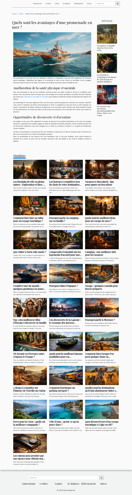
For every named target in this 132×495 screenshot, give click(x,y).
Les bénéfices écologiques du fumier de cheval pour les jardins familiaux (107, 78)
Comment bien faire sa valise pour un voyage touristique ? (28, 219)
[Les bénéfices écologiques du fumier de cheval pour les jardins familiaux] (107, 63)
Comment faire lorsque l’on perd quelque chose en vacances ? (99, 356)
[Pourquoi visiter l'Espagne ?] (66, 273)
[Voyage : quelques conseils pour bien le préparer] (102, 273)
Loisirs (57, 3)
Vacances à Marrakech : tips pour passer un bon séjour (99, 183)
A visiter (48, 3)
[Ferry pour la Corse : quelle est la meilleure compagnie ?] (30, 409)
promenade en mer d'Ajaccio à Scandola (36, 97)
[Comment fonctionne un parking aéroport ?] (66, 375)
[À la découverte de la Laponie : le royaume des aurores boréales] (66, 307)
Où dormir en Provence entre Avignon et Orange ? (28, 355)
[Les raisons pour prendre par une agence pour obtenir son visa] (30, 443)
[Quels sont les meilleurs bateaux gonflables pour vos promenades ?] (66, 341)
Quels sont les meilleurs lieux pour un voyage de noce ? (100, 219)
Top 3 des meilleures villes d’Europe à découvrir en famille (29, 321)
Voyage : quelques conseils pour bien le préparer (101, 287)
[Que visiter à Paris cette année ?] (30, 239)
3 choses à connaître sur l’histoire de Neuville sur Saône (29, 389)
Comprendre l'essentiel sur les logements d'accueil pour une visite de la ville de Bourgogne (65, 254)
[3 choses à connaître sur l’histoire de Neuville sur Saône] (30, 375)
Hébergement (78, 3)
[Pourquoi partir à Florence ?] (102, 307)
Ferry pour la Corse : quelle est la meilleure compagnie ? (29, 423)
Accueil (14, 14)
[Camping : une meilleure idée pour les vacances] (102, 239)
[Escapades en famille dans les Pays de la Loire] (107, 34)
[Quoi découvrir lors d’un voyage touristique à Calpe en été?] (102, 409)
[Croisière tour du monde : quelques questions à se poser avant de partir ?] (30, 273)
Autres (89, 3)
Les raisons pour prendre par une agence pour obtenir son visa (28, 458)
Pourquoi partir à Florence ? (100, 319)
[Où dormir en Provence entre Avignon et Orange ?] (30, 341)
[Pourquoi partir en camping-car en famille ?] (66, 205)
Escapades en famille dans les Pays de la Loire (106, 47)
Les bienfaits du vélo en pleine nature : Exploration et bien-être (28, 184)
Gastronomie (37, 3)
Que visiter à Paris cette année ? (29, 251)
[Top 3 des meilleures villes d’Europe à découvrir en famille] (30, 307)
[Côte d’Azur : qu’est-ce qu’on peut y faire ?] (66, 409)
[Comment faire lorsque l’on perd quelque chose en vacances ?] (102, 341)
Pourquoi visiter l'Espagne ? (63, 285)
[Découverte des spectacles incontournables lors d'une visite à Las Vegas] (107, 94)
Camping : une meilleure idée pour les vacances (100, 253)
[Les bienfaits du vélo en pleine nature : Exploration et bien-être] (30, 169)
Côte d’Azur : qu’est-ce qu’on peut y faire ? (64, 423)
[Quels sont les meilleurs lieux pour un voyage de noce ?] (102, 205)
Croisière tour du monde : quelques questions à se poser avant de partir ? (28, 288)
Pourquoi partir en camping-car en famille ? (64, 219)
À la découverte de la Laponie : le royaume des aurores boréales (65, 322)
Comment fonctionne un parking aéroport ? (62, 389)
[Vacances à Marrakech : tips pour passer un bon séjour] (102, 169)
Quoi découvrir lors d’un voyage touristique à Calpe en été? (102, 423)
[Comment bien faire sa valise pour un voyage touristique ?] (30, 205)
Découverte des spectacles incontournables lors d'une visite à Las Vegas (106, 111)
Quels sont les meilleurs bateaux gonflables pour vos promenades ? (66, 356)
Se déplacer (66, 3)
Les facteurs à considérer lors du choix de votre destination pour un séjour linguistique (64, 184)
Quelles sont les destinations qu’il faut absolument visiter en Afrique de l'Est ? (101, 390)
